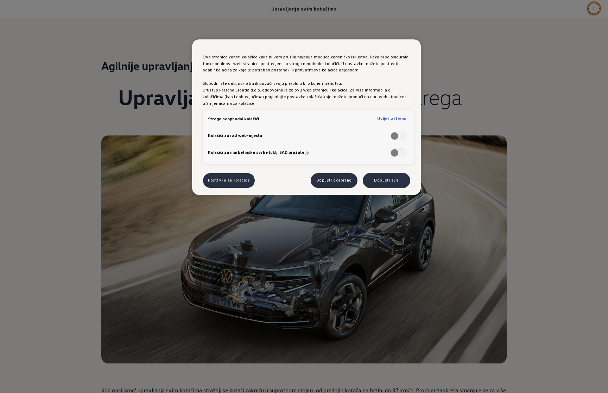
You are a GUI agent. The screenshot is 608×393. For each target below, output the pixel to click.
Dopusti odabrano (334, 180)
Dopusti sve (386, 180)
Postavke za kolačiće (229, 180)
